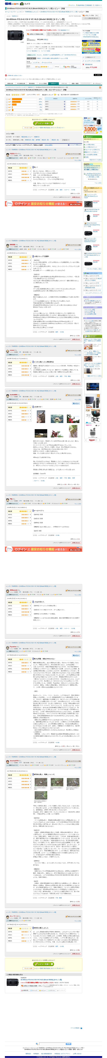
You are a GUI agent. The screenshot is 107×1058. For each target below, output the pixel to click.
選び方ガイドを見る (95, 160)
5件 (20, 592)
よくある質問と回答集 (91, 154)
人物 (56, 189)
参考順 (38, 140)
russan (12, 350)
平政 (11, 499)
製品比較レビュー (27, 137)
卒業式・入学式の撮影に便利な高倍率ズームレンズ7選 (52, 58)
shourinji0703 (14, 761)
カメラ (18, 87)
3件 (20, 396)
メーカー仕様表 (46, 51)
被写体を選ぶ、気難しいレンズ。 (45, 774)
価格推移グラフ (65, 30)
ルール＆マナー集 (90, 312)
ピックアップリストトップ (94, 293)
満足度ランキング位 (50, 94)
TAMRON (30, 87)
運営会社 (28, 1053)
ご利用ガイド (98, 5)
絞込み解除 (48, 145)
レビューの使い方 (90, 311)
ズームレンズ (46, 62)
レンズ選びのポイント (91, 147)
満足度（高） (46, 140)
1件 (20, 352)
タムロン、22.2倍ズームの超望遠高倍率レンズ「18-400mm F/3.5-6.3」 (57, 55)
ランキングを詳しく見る (94, 269)
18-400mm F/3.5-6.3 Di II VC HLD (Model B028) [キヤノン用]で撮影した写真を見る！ (92, 167)
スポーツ (66, 189)
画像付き (37, 137)
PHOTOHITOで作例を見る (91, 37)
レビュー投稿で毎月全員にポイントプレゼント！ (49, 127)
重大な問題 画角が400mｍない (44, 659)
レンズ (35, 62)
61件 (20, 762)
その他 (73, 189)
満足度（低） (56, 140)
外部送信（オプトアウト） (63, 1053)
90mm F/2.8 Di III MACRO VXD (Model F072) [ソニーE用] (92, 224)
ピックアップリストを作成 (92, 61)
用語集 (87, 157)
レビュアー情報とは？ (76, 144)
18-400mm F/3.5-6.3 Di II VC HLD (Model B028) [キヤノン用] (37, 149)
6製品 (46, 39)
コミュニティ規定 (90, 309)
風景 (61, 189)
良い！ (36, 167)
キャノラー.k (14, 916)
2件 (20, 918)
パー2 (99, 290)
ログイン (72, 5)
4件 (20, 648)
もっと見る (78, 160)
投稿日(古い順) (29, 140)
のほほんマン (14, 153)
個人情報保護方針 (46, 1053)
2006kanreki (13, 590)
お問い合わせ (77, 1053)
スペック (34, 990)
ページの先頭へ (75, 1028)
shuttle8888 (13, 394)
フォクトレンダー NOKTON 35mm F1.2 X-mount (91, 196)
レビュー (43, 990)
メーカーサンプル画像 (90, 35)
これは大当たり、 (40, 602)
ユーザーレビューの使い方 (91, 329)
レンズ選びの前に (90, 144)
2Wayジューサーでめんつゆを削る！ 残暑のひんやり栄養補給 (92, 341)
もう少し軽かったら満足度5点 (44, 362)
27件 (20, 501)
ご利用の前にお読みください (14, 75)
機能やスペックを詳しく (92, 152)
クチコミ (52, 990)
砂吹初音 (12, 244)
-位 (97, 101)
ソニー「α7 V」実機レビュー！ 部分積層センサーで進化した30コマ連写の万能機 (92, 353)
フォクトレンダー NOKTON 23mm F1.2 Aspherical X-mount (90, 240)
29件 (20, 155)
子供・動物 (67, 376)
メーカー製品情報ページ (33, 51)
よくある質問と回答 (90, 314)
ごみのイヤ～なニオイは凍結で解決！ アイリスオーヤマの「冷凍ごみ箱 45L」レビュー (93, 365)
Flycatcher (13, 646)
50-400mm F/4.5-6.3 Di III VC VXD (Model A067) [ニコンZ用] (92, 255)
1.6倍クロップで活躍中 (41, 256)
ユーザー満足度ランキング (92, 301)
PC (98, 276)
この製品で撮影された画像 (91, 33)
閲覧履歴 (89, 5)
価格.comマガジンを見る (95, 376)
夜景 (73, 478)
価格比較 (25, 990)
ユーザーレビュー (10, 87)
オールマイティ (39, 510)
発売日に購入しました (41, 928)
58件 (20, 246)
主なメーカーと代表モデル (92, 149)
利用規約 (36, 1053)
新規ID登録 (81, 5)
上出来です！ (38, 407)
